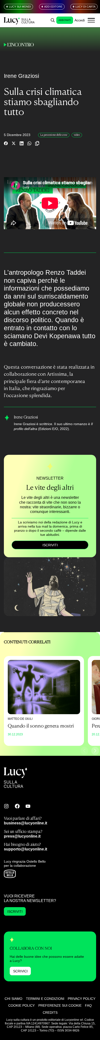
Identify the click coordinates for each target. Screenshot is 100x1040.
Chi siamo (13, 998)
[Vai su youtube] (27, 806)
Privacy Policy (81, 998)
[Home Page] (19, 20)
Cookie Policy (21, 1005)
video (77, 135)
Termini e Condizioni (45, 998)
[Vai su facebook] (17, 806)
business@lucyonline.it (25, 823)
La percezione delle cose (53, 135)
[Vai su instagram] (6, 806)
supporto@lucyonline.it (25, 849)
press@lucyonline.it (22, 836)
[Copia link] (37, 143)
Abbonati (64, 20)
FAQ (88, 1005)
